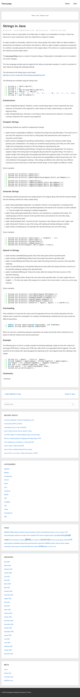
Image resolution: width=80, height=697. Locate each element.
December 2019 (8, 653)
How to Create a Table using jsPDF (14, 445)
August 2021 (7, 598)
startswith (27, 546)
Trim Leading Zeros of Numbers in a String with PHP (19, 442)
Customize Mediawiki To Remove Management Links (19, 420)
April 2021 (7, 606)
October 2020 (8, 628)
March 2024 (7, 565)
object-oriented (64, 540)
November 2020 (8, 624)
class (52, 532)
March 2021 (7, 609)
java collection (35, 540)
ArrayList (27, 532)
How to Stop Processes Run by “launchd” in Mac (18, 431)
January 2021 (8, 617)
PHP (5, 498)
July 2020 (7, 639)
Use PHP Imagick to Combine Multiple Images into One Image (22, 434)
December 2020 (8, 620)
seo (21, 546)
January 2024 (8, 573)
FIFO (37, 535)
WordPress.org (8, 680)
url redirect (50, 546)
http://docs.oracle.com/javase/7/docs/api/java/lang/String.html (24, 75)
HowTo (6, 483)
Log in (6, 669)
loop (53, 540)
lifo (51, 540)
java (59, 30)
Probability (7, 502)
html (10, 540)
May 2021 (7, 602)
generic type (53, 535)
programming (24, 543)
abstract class (9, 532)
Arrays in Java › (70, 394)
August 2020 (7, 635)
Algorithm (7, 469)
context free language (59, 532)
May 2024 (7, 562)
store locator (34, 546)
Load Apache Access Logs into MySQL (15, 427)
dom (28, 535)
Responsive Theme (25, 692)
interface (22, 540)
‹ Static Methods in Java (12, 394)
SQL (5, 505)
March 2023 (7, 584)
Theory (6, 509)
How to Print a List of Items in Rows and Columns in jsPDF (21, 453)
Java (75, 3)
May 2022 (7, 587)
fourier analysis (44, 535)
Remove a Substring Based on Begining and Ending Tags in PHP (22, 438)
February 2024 (8, 569)
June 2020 (7, 642)
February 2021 (8, 613)
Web (5, 516)
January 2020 (8, 650)
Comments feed (8, 677)
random (47, 543)
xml (54, 546)
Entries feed (7, 673)
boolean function (35, 532)
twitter (46, 546)
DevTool (6, 480)
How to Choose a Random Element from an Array (18, 449)
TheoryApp (6, 4)
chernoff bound (45, 532)
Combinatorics (8, 476)
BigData (6, 472)
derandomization (9, 535)
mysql (57, 540)
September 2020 (8, 631)
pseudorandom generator (36, 543)
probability (16, 543)
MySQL (6, 494)
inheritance (15, 540)
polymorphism (8, 543)
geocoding (61, 535)
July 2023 (7, 576)
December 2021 (8, 595)
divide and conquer (21, 535)
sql (23, 546)
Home (67, 3)
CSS (66, 532)
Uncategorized (8, 513)
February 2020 (8, 646)
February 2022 (8, 591)
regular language (15, 546)
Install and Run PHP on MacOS (13, 423)
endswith (33, 535)
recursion (62, 543)
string (64, 30)
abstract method (19, 532)
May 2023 (7, 580)
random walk (54, 543)
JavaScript (7, 491)
